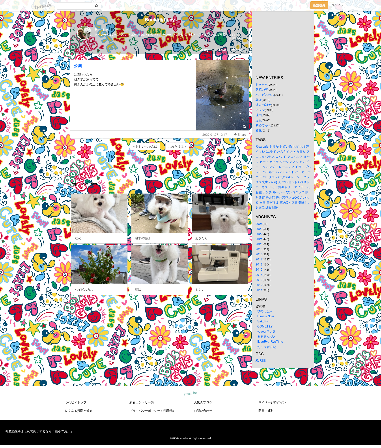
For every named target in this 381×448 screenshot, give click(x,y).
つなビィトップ (75, 402)
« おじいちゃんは (145, 146)
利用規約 (169, 410)
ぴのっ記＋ (265, 311)
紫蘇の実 (262, 89)
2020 (259, 244)
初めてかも (263, 125)
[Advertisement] (159, 163)
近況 (259, 120)
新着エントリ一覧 (141, 402)
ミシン (260, 109)
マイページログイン (272, 402)
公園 (78, 65)
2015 (259, 269)
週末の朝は (263, 104)
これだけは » (177, 146)
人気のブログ (203, 402)
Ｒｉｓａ (102, 29)
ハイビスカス (265, 94)
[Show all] (236, 38)
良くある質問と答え (79, 410)
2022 (259, 234)
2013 (259, 279)
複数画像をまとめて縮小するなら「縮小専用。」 (39, 431)
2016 (259, 264)
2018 (259, 254)
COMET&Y (265, 326)
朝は (259, 99)
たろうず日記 (266, 346)
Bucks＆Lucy (160, 19)
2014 (259, 274)
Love (222, 49)
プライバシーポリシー (144, 410)
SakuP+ (262, 321)
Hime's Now (265, 316)
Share (239, 49)
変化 (259, 130)
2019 (259, 249)
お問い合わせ (203, 410)
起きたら (262, 84)
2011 (259, 290)
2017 (259, 259)
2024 (259, 223)
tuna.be (190, 393)
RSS (262, 360)
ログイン (337, 5)
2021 (259, 239)
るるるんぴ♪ (266, 336)
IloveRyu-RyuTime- (270, 341)
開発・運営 (266, 410)
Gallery (203, 49)
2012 (259, 284)
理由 (259, 115)
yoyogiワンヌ (266, 331)
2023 (259, 228)
